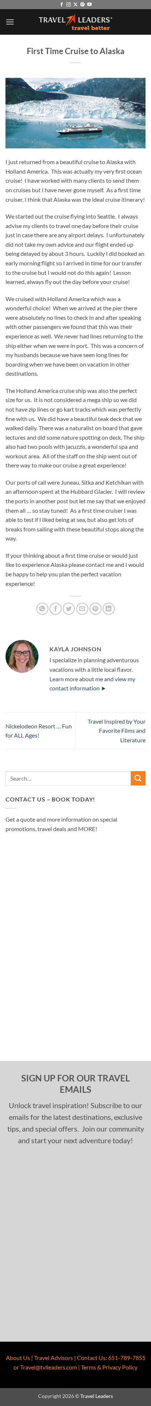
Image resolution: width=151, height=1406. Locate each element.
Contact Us (91, 1357)
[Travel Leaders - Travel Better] (75, 22)
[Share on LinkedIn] (109, 609)
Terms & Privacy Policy (109, 1367)
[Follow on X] (75, 4)
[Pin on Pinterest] (95, 609)
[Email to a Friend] (82, 609)
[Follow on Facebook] (61, 4)
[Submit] (138, 778)
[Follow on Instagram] (68, 4)
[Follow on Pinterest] (82, 4)
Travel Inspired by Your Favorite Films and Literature (117, 730)
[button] (9, 22)
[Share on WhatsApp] (42, 609)
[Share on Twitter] (69, 609)
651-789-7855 (127, 1357)
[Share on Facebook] (55, 609)
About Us (18, 1357)
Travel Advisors (53, 1357)
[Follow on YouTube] (89, 4)
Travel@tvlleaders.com (48, 1367)
